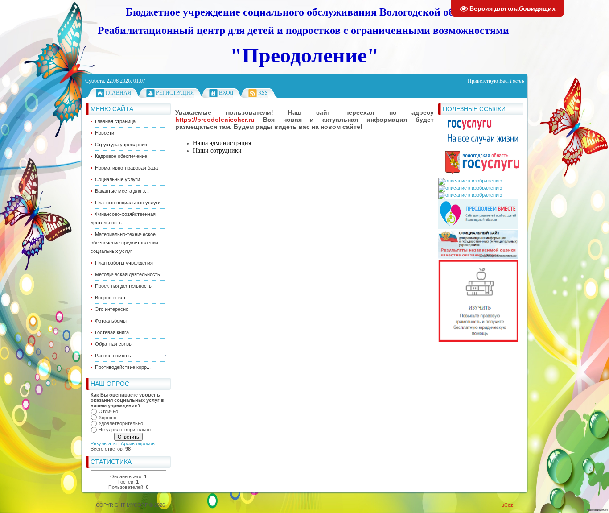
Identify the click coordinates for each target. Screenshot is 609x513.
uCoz (507, 505)
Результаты (104, 443)
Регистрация (175, 93)
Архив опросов (138, 443)
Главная (118, 93)
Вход (226, 93)
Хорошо (107, 417)
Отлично (108, 411)
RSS (263, 93)
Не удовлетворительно (125, 429)
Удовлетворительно (121, 423)
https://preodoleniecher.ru (215, 119)
